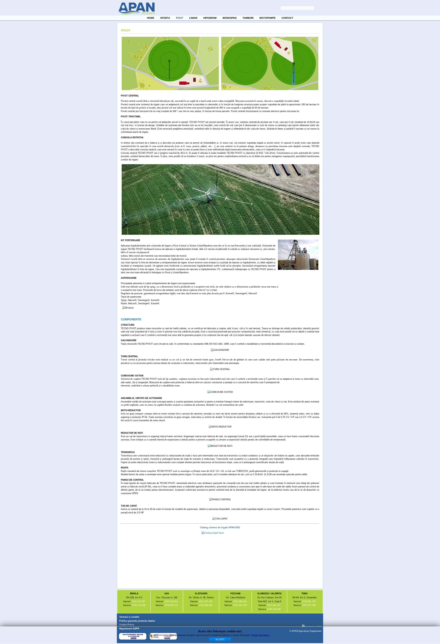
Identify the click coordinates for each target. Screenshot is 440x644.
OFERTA (165, 18)
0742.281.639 (240, 605)
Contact (287, 18)
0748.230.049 (138, 605)
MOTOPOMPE (268, 18)
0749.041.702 (309, 601)
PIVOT (179, 18)
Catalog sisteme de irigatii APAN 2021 (220, 527)
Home (150, 18)
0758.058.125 (171, 605)
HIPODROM (210, 18)
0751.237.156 (205, 601)
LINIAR (193, 18)
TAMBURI (248, 18)
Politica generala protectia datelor (137, 621)
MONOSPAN (229, 18)
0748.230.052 (171, 601)
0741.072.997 (138, 601)
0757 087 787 (273, 605)
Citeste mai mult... (260, 635)
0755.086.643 (240, 601)
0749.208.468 (205, 605)
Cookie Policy (126, 624)
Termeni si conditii (129, 617)
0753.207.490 (309, 605)
